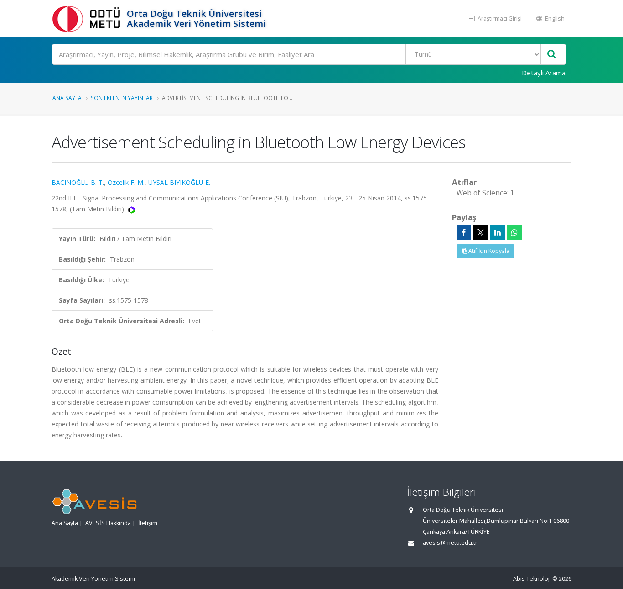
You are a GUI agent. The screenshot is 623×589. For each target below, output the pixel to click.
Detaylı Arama (544, 72)
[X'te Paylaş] (480, 232)
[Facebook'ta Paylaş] (464, 232)
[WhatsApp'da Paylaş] (514, 232)
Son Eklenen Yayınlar (122, 97)
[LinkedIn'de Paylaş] (497, 232)
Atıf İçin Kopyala (488, 251)
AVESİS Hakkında (108, 523)
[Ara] (551, 54)
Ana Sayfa (67, 97)
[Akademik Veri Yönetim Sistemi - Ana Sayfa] (88, 18)
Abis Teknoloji (532, 579)
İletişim (147, 523)
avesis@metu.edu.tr (450, 543)
